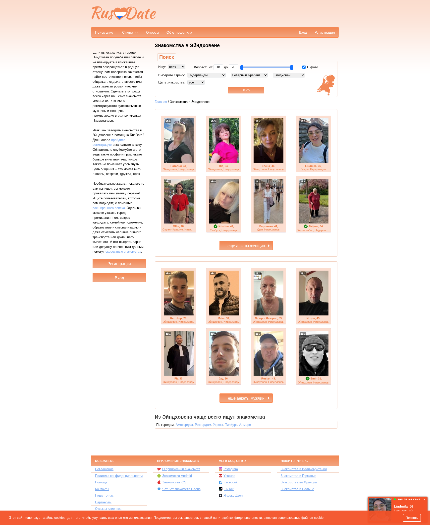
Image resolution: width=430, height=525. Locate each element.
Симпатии (130, 32)
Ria (221, 165)
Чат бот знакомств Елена (181, 489)
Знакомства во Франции (299, 482)
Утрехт (218, 425)
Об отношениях (179, 32)
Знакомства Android (177, 476)
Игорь (311, 318)
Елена (266, 165)
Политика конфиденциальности (119, 476)
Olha (176, 226)
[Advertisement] (247, 14)
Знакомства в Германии (298, 476)
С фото (312, 67)
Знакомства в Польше (297, 489)
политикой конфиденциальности (237, 518)
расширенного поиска (109, 208)
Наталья (176, 165)
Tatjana (313, 226)
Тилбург (231, 425)
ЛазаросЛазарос (266, 318)
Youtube (229, 476)
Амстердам (184, 425)
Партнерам (103, 502)
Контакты (102, 489)
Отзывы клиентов (108, 509)
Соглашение (104, 469)
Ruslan (265, 378)
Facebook (230, 482)
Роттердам (203, 425)
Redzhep (176, 318)
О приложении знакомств (181, 469)
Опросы (152, 32)
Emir (314, 378)
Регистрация (325, 32)
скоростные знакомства (123, 251)
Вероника (266, 226)
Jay (221, 378)
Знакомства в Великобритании (304, 469)
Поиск (166, 57)
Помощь (101, 482)
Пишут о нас (104, 495)
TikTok (229, 489)
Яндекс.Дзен (233, 495)
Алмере (245, 425)
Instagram (230, 469)
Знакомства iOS (174, 482)
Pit (176, 378)
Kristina (223, 226)
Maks (221, 318)
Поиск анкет (105, 32)
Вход (303, 32)
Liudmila (311, 165)
